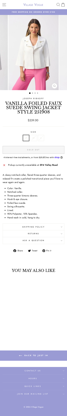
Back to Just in (35, 355)
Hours (33, 378)
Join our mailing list (32, 393)
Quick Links (32, 386)
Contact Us (33, 370)
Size (33, 132)
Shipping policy (33, 227)
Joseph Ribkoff (33, 98)
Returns (33, 233)
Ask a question (33, 240)
